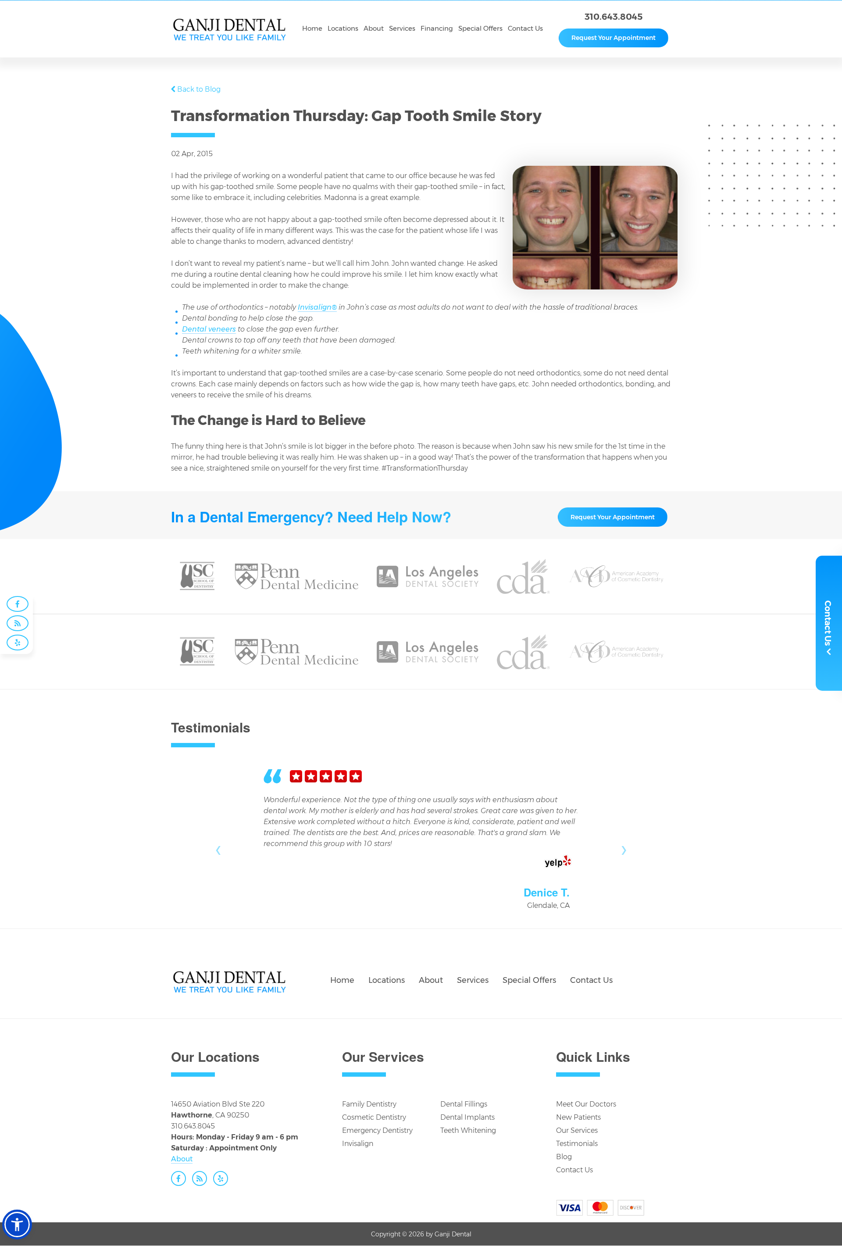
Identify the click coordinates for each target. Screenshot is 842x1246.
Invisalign (357, 1143)
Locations (386, 980)
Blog (564, 1157)
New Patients (578, 1117)
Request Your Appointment (613, 38)
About (431, 980)
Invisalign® (317, 307)
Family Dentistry (369, 1104)
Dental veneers (209, 329)
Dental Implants (467, 1117)
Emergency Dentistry (377, 1130)
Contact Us (591, 980)
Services (473, 980)
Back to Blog (199, 89)
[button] (17, 1224)
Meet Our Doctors (586, 1104)
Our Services (577, 1130)
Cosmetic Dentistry (374, 1117)
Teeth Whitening (468, 1130)
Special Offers (529, 980)
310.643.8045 (613, 16)
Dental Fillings (463, 1104)
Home (342, 980)
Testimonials (577, 1143)
